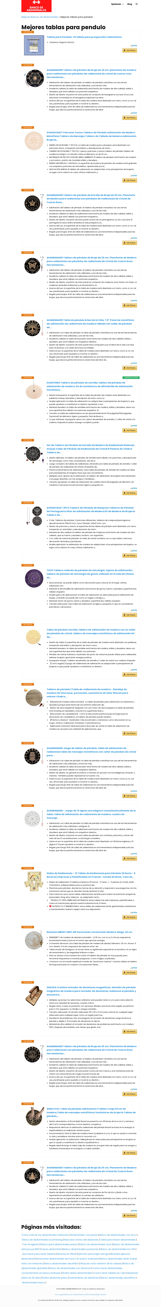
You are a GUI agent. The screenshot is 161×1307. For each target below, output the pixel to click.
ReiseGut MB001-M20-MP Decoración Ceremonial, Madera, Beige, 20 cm (89, 932)
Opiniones (116, 4)
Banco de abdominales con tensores (70, 1268)
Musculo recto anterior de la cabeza (100, 1263)
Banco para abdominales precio (59, 1244)
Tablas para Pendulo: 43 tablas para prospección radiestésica (84, 37)
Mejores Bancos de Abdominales (39, 17)
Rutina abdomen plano (55, 1277)
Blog (129, 4)
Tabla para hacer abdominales (117, 1239)
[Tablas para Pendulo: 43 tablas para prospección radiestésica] (34, 45)
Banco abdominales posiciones (81, 1249)
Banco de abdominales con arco (117, 1234)
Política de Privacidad (87, 1295)
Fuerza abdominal (51, 1249)
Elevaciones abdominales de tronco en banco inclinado (66, 1258)
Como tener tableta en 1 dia (109, 1272)
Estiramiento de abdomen (84, 1277)
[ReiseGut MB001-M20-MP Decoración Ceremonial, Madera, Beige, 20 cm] (34, 940)
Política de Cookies (71, 1295)
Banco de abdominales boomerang (42, 1239)
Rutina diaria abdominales (77, 1272)
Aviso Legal (59, 1295)
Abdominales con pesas (83, 1234)
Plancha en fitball (66, 1253)
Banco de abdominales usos (95, 1244)
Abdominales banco (33, 1282)
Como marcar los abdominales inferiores (44, 1234)
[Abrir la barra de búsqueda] (137, 4)
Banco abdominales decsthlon (61, 1263)
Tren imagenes (30, 1244)
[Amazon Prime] (133, 46)
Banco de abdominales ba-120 (117, 1249)
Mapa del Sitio (101, 1295)
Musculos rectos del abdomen (81, 1239)
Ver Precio (131, 50)
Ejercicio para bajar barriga (93, 1253)
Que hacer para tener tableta (38, 1253)
